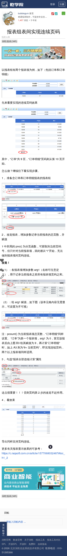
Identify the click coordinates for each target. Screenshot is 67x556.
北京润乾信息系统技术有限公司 (27, 548)
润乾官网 (6, 539)
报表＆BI (6, 37)
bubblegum (23, 13)
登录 (52, 4)
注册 (61, 4)
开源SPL (12, 544)
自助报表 (42, 544)
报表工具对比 (53, 539)
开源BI (23, 544)
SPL (4, 544)
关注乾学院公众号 (3, 535)
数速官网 (17, 539)
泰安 (31, 13)
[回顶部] (50, 447)
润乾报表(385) (9, 41)
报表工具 (40, 539)
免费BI (32, 544)
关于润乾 (28, 539)
